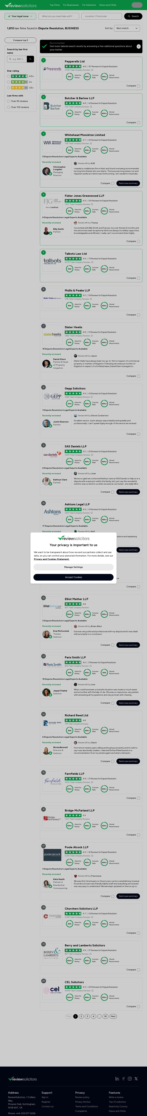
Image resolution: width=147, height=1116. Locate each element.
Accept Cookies (73, 577)
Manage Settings (73, 567)
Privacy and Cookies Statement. (51, 559)
